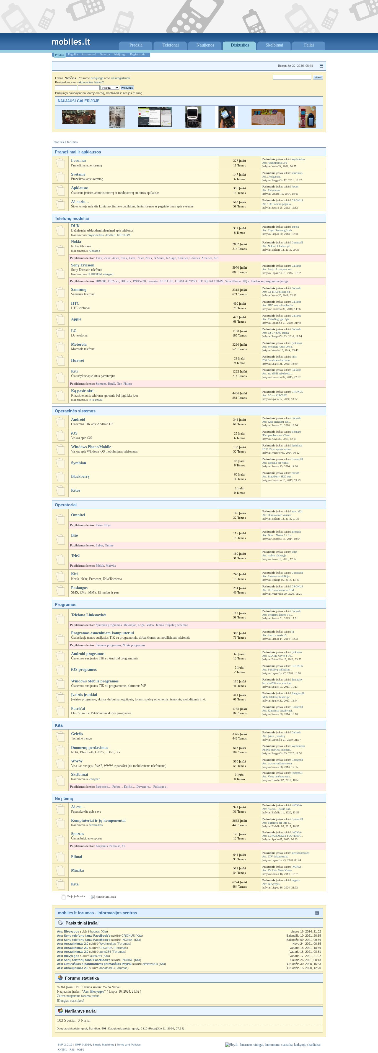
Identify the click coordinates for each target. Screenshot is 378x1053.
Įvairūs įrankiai (84, 695)
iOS (74, 433)
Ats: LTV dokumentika (275, 856)
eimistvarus (150, 963)
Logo (141, 624)
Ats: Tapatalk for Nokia (275, 462)
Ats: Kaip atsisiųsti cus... (276, 421)
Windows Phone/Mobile (91, 447)
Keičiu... (129, 786)
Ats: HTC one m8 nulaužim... (279, 305)
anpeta (295, 226)
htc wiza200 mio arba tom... (278, 683)
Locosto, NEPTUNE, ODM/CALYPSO (172, 281)
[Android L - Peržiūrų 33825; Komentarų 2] (155, 126)
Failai (309, 45)
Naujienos (205, 45)
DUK (75, 226)
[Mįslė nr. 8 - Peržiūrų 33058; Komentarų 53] (268, 124)
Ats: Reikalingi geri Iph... (276, 319)
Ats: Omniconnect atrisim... (278, 515)
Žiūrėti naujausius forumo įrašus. (78, 996)
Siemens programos (108, 645)
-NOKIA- (297, 805)
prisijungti (97, 78)
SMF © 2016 (83, 1044)
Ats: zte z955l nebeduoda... (277, 373)
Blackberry (80, 476)
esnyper (108, 274)
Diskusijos (240, 45)
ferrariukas (96, 824)
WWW (77, 761)
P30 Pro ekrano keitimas (276, 360)
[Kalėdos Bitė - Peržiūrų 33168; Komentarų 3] (117, 127)
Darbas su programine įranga (269, 281)
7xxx (140, 258)
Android (78, 419)
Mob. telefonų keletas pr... (277, 696)
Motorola (79, 344)
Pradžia (136, 45)
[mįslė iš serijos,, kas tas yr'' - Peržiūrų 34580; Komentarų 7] (193, 127)
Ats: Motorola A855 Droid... (278, 346)
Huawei (77, 360)
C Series (195, 258)
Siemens (101, 383)
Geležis (77, 734)
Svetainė (78, 174)
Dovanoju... (144, 786)
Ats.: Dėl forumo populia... (277, 204)
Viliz (294, 551)
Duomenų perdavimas (89, 748)
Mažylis (111, 565)
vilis (294, 356)
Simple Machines (103, 1044)
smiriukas (297, 172)
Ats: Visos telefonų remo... (277, 776)
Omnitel (78, 515)
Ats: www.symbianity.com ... (278, 763)
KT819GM (123, 235)
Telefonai (170, 45)
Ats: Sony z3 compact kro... (278, 269)
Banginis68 (298, 693)
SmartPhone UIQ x (237, 281)
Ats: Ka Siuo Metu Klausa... (278, 870)
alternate (296, 531)
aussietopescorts (300, 852)
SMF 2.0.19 (65, 1044)
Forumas (78, 160)
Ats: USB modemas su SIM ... (279, 590)
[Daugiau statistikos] (70, 1001)
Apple (76, 319)
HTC (75, 303)
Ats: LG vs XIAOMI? (274, 395)
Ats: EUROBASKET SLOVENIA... (282, 835)
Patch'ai (78, 709)
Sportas (77, 834)
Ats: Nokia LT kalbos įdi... (277, 246)
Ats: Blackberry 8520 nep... (277, 476)
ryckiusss (297, 343)
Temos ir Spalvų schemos (172, 624)
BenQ (111, 383)
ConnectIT (297, 242)
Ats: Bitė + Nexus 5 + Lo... (278, 535)
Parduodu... (103, 786)
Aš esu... (78, 807)
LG (74, 331)
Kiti (216, 258)
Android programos (87, 654)
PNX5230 (139, 281)
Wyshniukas (298, 159)
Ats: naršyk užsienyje (274, 555)
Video (150, 624)
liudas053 (297, 772)
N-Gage (171, 258)
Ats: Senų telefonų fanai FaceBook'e (83, 935)
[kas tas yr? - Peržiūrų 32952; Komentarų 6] (226, 127)
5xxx (124, 258)
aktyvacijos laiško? (91, 82)
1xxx (99, 258)
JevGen (110, 235)
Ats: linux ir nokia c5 (274, 635)
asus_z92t (297, 511)
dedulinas (297, 445)
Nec (119, 383)
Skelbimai (274, 45)
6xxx (132, 258)
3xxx (115, 258)
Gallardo (94, 250)
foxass (295, 186)
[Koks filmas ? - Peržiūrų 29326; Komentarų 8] (78, 123)
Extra (99, 525)
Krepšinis (102, 845)
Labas (99, 545)
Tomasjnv (297, 679)
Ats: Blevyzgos (270, 883)
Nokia (76, 242)
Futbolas (114, 845)
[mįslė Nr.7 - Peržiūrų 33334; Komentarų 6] (307, 127)
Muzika (77, 870)
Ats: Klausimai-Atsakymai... (278, 710)
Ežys (107, 525)
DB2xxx (113, 281)
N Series (159, 258)
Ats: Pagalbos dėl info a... (277, 822)
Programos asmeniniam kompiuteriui (102, 633)
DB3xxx (126, 281)
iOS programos (84, 669)
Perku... (117, 786)
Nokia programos (134, 645)
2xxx (107, 258)
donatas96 (106, 968)
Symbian (78, 463)
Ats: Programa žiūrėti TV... (277, 614)
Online (109, 545)
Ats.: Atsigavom (271, 176)
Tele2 (75, 556)
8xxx (149, 258)
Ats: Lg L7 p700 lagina (275, 332)
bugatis (296, 880)
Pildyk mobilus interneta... (277, 749)
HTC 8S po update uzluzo (276, 449)
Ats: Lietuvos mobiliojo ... (277, 576)
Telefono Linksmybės (88, 615)
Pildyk (100, 565)
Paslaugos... (160, 786)
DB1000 (101, 281)
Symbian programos (109, 624)
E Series (183, 258)
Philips (127, 383)
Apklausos (79, 188)
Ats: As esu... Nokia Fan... (277, 808)
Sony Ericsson (82, 265)
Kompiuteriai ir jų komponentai (98, 820)
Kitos (75, 490)
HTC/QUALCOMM (211, 281)
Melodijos (129, 624)
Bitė (74, 535)
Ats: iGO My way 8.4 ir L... (278, 655)
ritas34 (295, 472)
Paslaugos (79, 588)
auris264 (105, 951)
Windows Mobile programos (94, 681)
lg (293, 631)
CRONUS (297, 200)
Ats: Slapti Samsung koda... (278, 230)
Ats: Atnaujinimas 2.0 (274, 162)
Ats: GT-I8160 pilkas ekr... (277, 291)
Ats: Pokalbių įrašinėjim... (277, 669)
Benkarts (296, 431)
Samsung (78, 289)
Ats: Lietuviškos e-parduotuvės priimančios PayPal (94, 963)
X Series (206, 258)
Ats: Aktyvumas (271, 190)
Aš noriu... (80, 202)
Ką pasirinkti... (84, 391)
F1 (123, 845)
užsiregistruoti (120, 78)
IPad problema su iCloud (276, 435)
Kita (75, 884)
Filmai (76, 857)
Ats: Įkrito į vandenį (273, 736)
